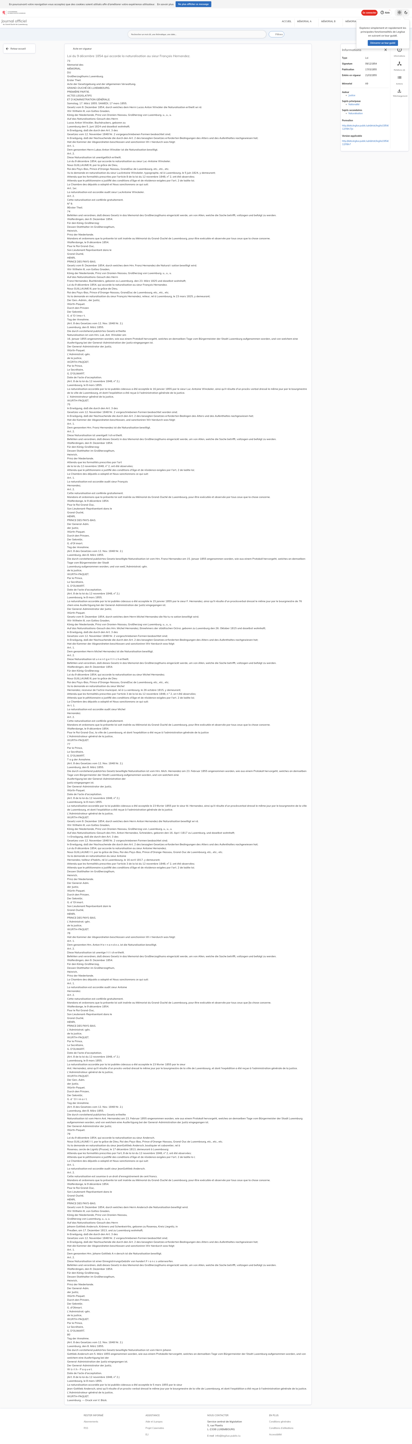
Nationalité (354, 104)
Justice (351, 95)
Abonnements (91, 1421)
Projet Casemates (154, 1428)
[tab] (399, 52)
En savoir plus (165, 4)
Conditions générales (280, 1421)
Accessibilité (275, 1434)
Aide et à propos (154, 1421)
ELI (147, 1434)
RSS (86, 1428)
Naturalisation (355, 113)
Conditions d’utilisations (281, 1428)
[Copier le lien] (357, 121)
